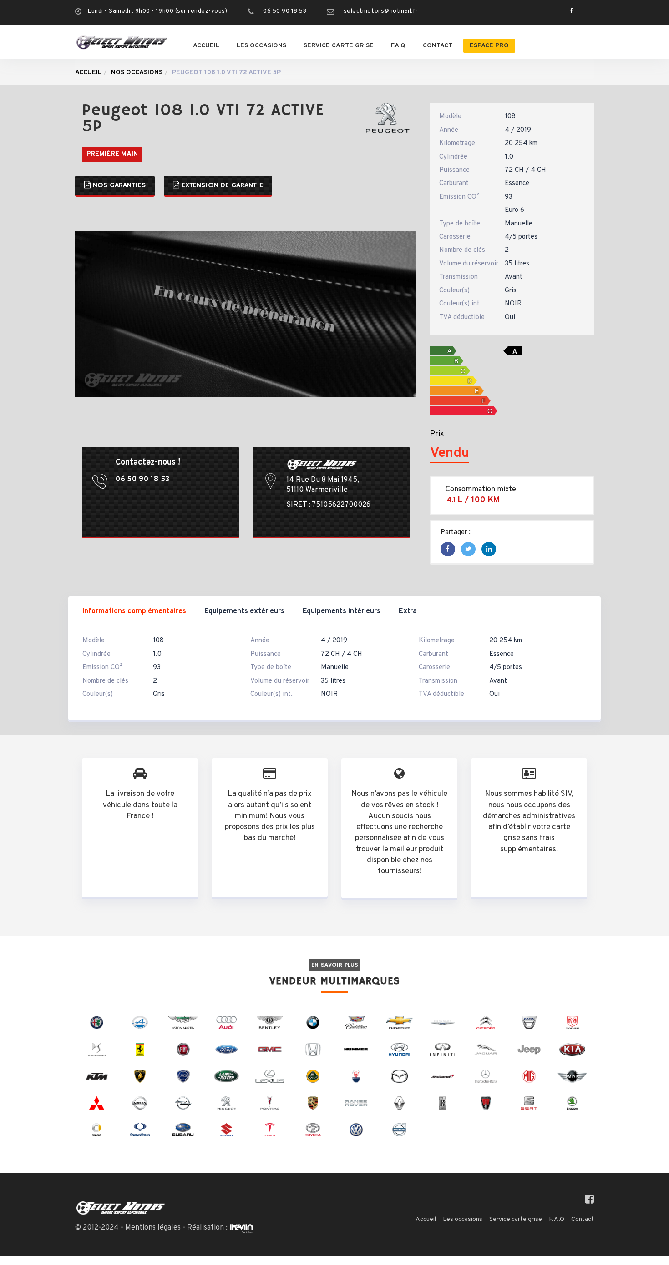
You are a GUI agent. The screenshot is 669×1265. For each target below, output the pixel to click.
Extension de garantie (221, 185)
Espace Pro (489, 46)
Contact (437, 46)
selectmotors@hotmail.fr (381, 11)
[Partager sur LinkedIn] (489, 549)
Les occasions (261, 46)
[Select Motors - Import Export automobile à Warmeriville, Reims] (121, 42)
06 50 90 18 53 (284, 11)
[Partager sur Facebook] (448, 549)
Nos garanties (118, 185)
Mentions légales (153, 1227)
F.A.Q (398, 46)
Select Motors (120, 1208)
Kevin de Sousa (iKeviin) (241, 1228)
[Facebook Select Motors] (569, 11)
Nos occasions (136, 72)
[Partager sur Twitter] (468, 549)
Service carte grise (339, 46)
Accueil (206, 46)
